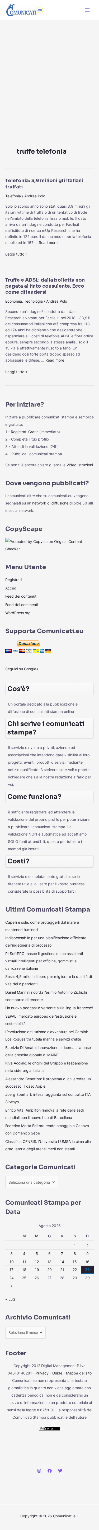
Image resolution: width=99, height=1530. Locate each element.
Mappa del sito (79, 1373)
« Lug (10, 1299)
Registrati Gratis (24, 431)
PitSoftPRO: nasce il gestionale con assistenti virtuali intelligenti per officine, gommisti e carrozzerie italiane (44, 961)
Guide (57, 1373)
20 (49, 1269)
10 (12, 1261)
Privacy (42, 1373)
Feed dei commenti (21, 604)
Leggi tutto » (16, 253)
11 (24, 1261)
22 (75, 1269)
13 (49, 1261)
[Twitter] (60, 1471)
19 (37, 1269)
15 (75, 1261)
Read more (48, 242)
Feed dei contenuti (21, 596)
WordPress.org (18, 613)
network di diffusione (50, 503)
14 (62, 1261)
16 (87, 1261)
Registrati (13, 579)
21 (62, 1269)
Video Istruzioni (80, 465)
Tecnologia (33, 301)
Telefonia (13, 196)
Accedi (11, 588)
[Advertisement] (49, 72)
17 (11, 1269)
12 (37, 1261)
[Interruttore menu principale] (87, 10)
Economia (13, 301)
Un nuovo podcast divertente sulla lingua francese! (49, 1008)
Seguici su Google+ (22, 669)
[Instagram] (39, 1471)
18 (24, 1269)
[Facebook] (50, 1471)
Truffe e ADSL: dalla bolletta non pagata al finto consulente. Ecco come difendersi (45, 286)
